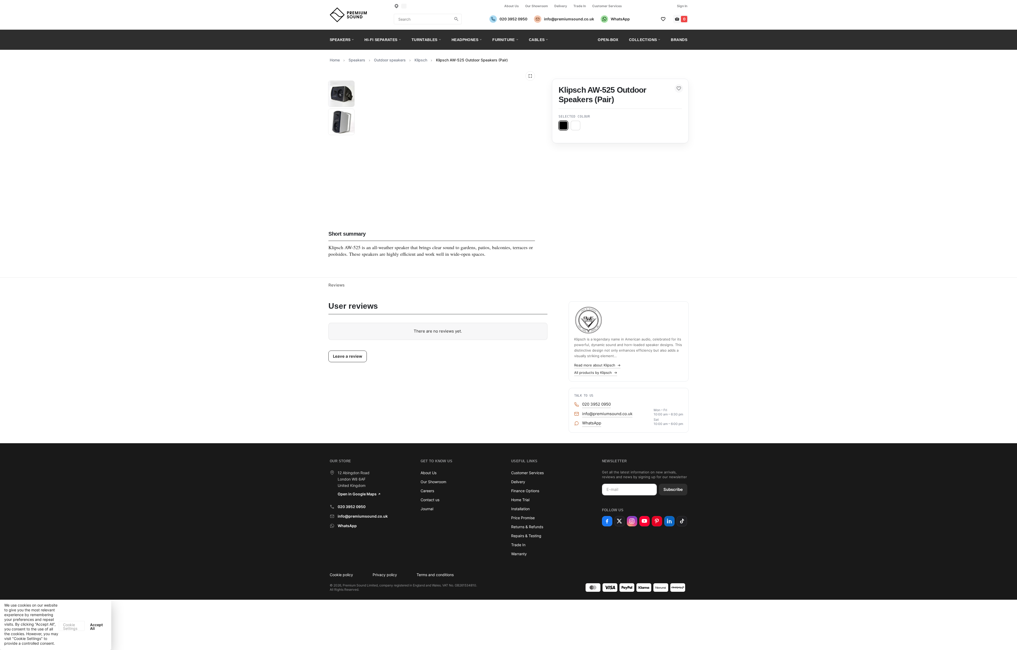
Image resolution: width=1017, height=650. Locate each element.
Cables (537, 40)
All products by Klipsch (595, 372)
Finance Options (525, 490)
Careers (427, 490)
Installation (520, 508)
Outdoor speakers (390, 60)
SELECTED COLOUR (574, 116)
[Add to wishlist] (679, 88)
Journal (427, 508)
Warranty (519, 554)
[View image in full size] (530, 76)
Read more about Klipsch (597, 365)
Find (456, 19)
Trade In (579, 6)
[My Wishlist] (663, 19)
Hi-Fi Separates (380, 40)
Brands (679, 40)
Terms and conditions (435, 574)
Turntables (425, 40)
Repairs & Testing (526, 536)
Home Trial (520, 499)
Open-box (608, 40)
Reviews (336, 285)
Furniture (503, 40)
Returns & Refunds (527, 527)
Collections (643, 40)
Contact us (430, 499)
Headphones (465, 40)
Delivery (560, 6)
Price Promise (523, 517)
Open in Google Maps (357, 494)
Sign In (682, 6)
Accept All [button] (96, 626)
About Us (511, 6)
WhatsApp (347, 525)
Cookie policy (341, 574)
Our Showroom (536, 6)
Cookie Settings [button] (70, 626)
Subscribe (673, 489)
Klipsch (420, 60)
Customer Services (607, 6)
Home (335, 60)
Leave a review (347, 356)
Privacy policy (385, 574)
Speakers (340, 40)
